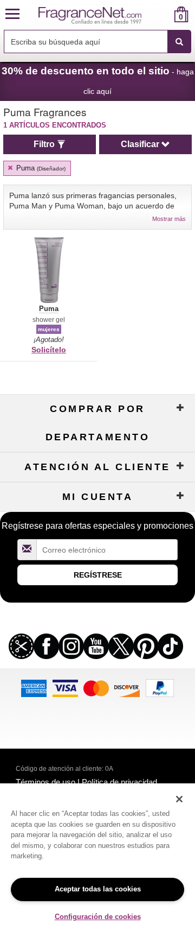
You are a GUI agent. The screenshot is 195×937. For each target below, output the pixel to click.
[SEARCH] (179, 42)
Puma (40, 168)
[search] (164, 14)
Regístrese (98, 575)
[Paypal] (160, 687)
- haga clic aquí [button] (98, 80)
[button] (12, 14)
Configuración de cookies (98, 917)
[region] (97, 860)
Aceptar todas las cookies (98, 889)
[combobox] (97, 42)
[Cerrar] (179, 799)
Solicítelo (48, 349)
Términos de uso (45, 782)
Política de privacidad (119, 782)
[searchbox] (85, 41)
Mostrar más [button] (169, 219)
